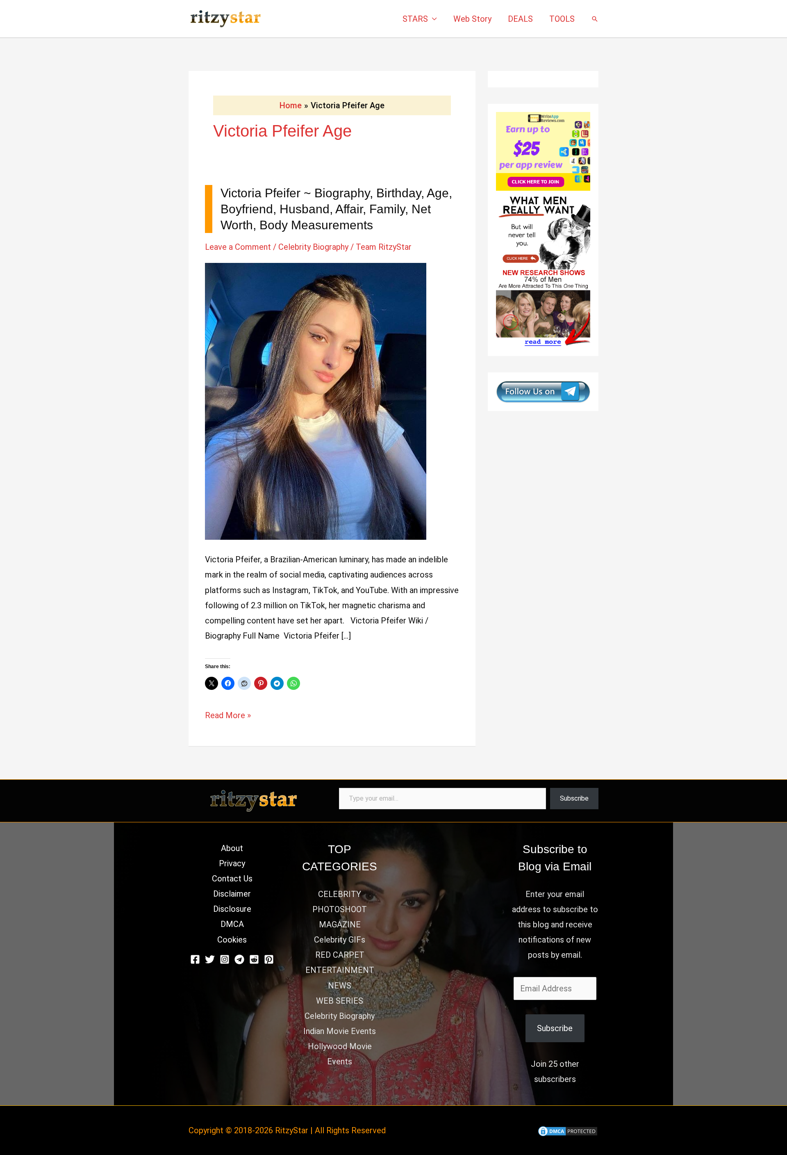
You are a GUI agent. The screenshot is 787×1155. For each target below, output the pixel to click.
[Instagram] (225, 959)
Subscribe (574, 798)
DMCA (232, 924)
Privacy (232, 863)
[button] (594, 19)
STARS (415, 19)
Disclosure (232, 909)
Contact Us (232, 878)
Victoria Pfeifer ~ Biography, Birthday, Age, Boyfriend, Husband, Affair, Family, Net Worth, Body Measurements (336, 209)
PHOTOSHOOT (339, 909)
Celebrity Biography (313, 247)
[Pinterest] (269, 959)
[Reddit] (254, 959)
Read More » (228, 716)
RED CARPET (339, 955)
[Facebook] (195, 959)
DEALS (520, 19)
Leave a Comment (238, 247)
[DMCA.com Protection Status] (567, 1130)
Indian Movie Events (339, 1031)
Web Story (472, 19)
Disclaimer (232, 894)
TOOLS (562, 19)
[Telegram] (239, 959)
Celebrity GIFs (339, 940)
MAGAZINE (340, 924)
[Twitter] (210, 959)
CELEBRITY (339, 894)
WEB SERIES (339, 1001)
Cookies (232, 940)
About (232, 848)
